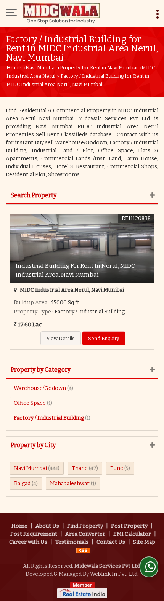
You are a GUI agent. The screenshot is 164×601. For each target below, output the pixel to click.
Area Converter (85, 534)
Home (13, 67)
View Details (61, 338)
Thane (80, 468)
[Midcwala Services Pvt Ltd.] (61, 13)
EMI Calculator (132, 534)
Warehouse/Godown (40, 388)
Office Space (30, 403)
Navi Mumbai (41, 67)
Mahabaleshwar (70, 483)
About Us (47, 526)
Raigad (22, 483)
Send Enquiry (103, 338)
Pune (116, 468)
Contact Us (110, 542)
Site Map (144, 542)
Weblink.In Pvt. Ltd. (114, 574)
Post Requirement (33, 534)
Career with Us (28, 542)
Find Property (85, 526)
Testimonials (71, 542)
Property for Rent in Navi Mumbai (98, 67)
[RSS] (83, 550)
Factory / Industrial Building (49, 418)
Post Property (129, 526)
